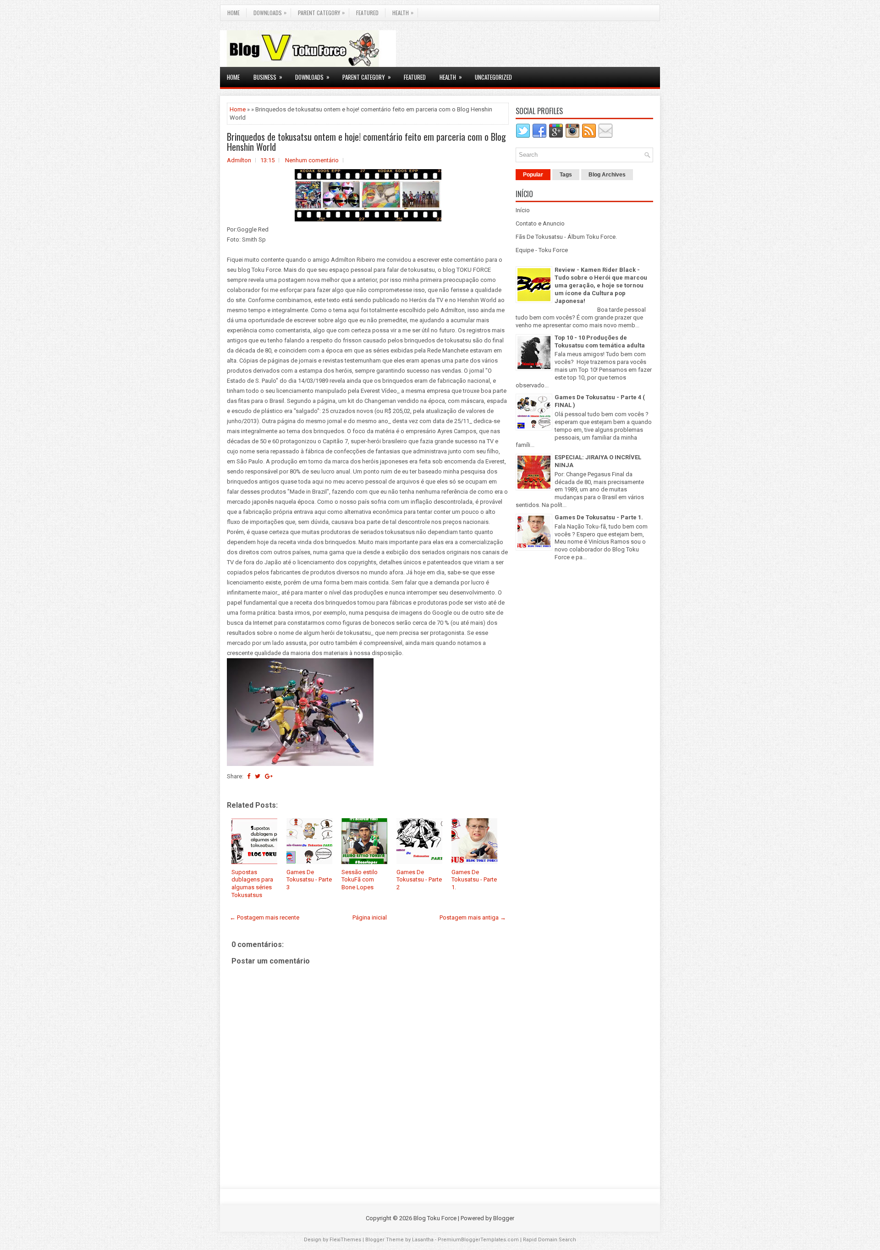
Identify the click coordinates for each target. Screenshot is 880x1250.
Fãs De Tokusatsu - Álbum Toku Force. (566, 236)
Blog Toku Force (434, 1218)
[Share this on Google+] (269, 776)
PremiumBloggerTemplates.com (478, 1240)
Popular (533, 174)
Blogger (503, 1218)
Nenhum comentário (312, 160)
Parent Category (321, 12)
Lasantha (423, 1240)
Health (402, 12)
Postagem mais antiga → (473, 917)
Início (523, 210)
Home (233, 13)
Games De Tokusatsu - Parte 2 (419, 880)
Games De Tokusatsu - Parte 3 (309, 880)
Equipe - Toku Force (542, 250)
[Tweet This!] (258, 776)
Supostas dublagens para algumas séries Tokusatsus (252, 884)
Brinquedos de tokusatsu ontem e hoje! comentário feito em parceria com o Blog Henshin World (366, 142)
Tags (566, 174)
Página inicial (369, 917)
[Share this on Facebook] (249, 776)
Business (267, 77)
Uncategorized (493, 77)
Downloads (269, 12)
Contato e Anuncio (540, 223)
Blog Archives (607, 174)
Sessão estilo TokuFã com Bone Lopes (359, 880)
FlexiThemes (345, 1240)
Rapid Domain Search (549, 1240)
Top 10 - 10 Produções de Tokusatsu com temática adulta (600, 341)
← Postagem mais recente (264, 917)
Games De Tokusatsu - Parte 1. (474, 880)
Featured (367, 13)
